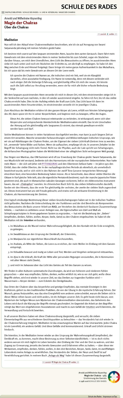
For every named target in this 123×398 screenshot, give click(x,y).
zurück (103, 34)
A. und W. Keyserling (48, 12)
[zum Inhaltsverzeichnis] (107, 34)
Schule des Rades (30, 12)
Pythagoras (49, 163)
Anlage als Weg (56, 355)
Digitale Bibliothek (13, 12)
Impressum (107, 396)
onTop (114, 396)
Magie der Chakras (67, 12)
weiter (111, 34)
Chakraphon (27, 184)
